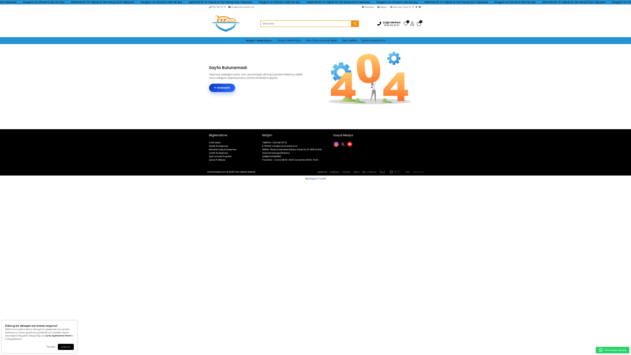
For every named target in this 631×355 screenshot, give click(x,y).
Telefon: (267, 142)
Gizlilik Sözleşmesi (218, 146)
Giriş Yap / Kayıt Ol (401, 7)
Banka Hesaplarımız (373, 40)
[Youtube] (350, 144)
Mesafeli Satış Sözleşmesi (222, 149)
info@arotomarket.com (243, 7)
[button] (419, 24)
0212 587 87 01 (219, 7)
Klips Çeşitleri (349, 40)
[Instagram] (413, 7)
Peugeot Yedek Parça (258, 40)
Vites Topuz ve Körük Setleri (321, 40)
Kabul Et (65, 346)
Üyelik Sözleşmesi (218, 152)
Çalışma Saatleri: (271, 156)
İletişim (383, 7)
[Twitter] (417, 7)
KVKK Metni (215, 142)
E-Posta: (267, 146)
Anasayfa (223, 87)
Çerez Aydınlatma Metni (58, 335)
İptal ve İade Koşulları (220, 156)
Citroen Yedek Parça (289, 40)
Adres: (265, 149)
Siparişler (369, 7)
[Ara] (355, 23)
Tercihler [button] (50, 346)
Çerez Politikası (217, 159)
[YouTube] (420, 7)
